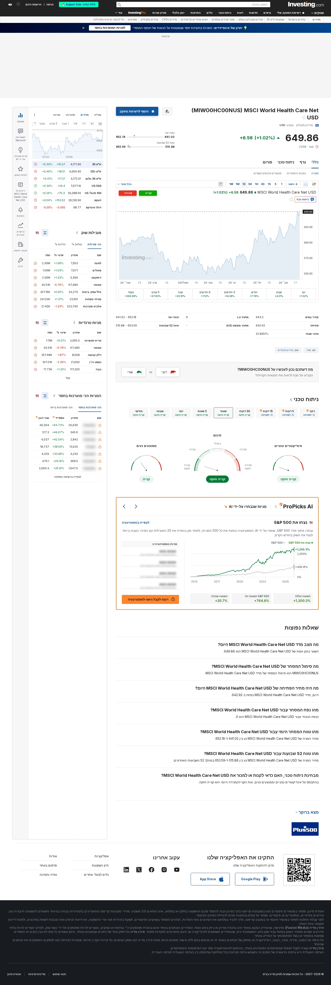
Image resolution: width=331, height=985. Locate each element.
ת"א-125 (95, 171)
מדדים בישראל (296, 19)
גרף (303, 162)
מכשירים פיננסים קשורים (267, 173)
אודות (53, 856)
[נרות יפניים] (314, 184)
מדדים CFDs (169, 19)
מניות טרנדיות (90, 322)
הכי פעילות (94, 244)
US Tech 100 (93, 193)
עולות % (77, 244)
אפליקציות (102, 856)
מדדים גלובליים (149, 19)
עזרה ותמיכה (48, 874)
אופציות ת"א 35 (275, 19)
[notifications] (18, 4)
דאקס (97, 200)
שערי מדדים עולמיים (223, 19)
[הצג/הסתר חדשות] (220, 184)
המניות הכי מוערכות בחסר (80, 395)
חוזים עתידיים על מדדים (194, 19)
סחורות (70, 114)
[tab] (309, 412)
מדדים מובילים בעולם (250, 19)
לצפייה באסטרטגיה (136, 522)
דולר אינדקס (93, 207)
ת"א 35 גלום (93, 178)
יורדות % (60, 244)
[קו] (305, 184)
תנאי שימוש (59, 974)
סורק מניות (159, 12)
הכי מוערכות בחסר (89, 407)
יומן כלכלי (178, 12)
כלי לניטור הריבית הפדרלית (109, 19)
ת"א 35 (96, 164)
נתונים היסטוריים (296, 173)
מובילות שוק (91, 232)
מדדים (317, 19)
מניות (56, 114)
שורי (130, 372)
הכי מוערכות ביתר (61, 407)
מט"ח (97, 114)
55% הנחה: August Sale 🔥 (79, 4)
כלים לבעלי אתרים (96, 874)
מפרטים (132, 19)
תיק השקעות (100, 865)
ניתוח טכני (285, 162)
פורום (267, 162)
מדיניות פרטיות (36, 974)
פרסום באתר (48, 865)
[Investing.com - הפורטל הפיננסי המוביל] (306, 4)
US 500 (96, 186)
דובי (164, 372)
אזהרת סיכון (14, 974)
